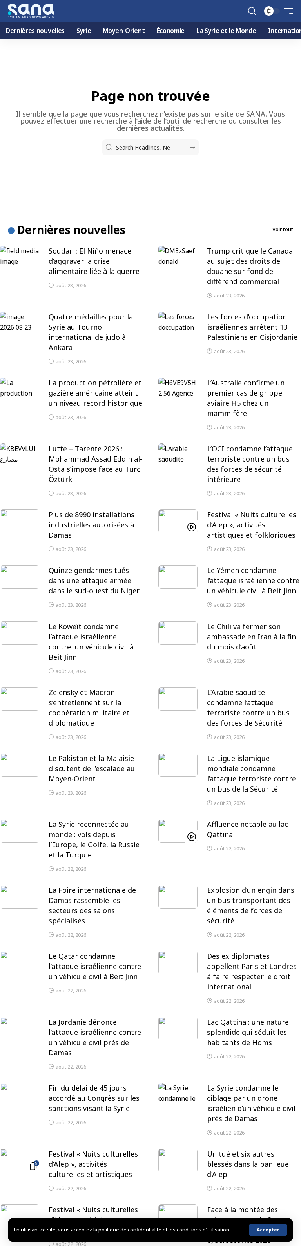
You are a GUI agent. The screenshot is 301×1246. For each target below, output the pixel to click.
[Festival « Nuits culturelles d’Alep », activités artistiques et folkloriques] (178, 521)
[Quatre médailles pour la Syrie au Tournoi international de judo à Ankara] (19, 323)
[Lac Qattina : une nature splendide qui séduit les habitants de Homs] (178, 1028)
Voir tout (282, 229)
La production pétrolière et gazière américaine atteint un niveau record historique (95, 393)
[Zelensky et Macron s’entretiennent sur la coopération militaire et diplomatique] (19, 699)
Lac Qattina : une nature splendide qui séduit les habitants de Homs (248, 1032)
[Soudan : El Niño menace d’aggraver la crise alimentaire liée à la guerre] (19, 257)
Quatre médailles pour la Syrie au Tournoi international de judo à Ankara (91, 332)
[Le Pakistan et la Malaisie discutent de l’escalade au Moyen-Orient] (19, 765)
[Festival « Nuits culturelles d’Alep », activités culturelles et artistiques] (19, 1160)
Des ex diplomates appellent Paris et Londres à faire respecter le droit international (252, 971)
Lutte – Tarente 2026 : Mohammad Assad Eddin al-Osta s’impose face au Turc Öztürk (95, 464)
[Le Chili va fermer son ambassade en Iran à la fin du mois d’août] (178, 633)
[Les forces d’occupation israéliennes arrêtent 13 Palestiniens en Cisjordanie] (178, 323)
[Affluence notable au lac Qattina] (178, 831)
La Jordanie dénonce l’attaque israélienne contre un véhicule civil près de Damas (95, 1037)
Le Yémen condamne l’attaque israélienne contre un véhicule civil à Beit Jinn (253, 580)
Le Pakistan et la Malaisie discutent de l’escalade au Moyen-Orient (92, 768)
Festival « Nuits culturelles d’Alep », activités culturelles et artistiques (93, 1164)
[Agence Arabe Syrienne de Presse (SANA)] (31, 11)
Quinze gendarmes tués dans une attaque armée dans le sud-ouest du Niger (94, 580)
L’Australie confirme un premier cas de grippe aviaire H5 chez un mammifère (246, 398)
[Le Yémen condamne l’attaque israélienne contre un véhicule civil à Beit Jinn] (178, 577)
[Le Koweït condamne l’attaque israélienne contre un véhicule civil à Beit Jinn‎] (19, 633)
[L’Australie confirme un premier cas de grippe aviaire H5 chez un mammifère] (178, 389)
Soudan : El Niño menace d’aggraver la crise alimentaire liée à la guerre (94, 261)
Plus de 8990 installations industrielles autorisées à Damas (91, 525)
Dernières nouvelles (71, 229)
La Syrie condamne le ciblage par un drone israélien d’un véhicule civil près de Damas (251, 1103)
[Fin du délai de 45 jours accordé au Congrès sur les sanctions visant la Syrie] (19, 1094)
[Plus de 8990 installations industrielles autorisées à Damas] (19, 521)
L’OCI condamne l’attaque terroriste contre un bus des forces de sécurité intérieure (250, 464)
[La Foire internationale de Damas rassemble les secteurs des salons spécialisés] (19, 897)
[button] (268, 1230)
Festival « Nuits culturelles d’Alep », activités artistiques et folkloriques (251, 525)
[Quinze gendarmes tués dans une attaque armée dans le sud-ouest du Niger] (19, 577)
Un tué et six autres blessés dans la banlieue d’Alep (248, 1164)
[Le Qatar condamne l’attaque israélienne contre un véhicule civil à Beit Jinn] (19, 962)
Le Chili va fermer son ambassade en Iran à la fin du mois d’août (251, 636)
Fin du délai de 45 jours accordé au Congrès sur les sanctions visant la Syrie (94, 1098)
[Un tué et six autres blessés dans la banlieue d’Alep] (178, 1160)
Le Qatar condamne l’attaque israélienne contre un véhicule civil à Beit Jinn (95, 966)
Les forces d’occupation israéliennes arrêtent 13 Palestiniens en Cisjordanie (252, 327)
